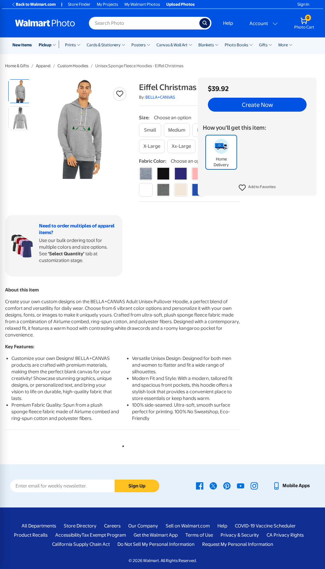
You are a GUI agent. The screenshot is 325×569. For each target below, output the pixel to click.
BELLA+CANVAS (160, 97)
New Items (22, 45)
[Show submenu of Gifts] (270, 44)
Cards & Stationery (104, 45)
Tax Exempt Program (104, 535)
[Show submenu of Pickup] (55, 44)
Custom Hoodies (72, 65)
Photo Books (236, 45)
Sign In (303, 4)
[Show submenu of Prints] (79, 44)
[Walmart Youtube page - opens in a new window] (240, 485)
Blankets (206, 45)
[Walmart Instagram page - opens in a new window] (254, 485)
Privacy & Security (240, 535)
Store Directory (80, 526)
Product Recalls (31, 535)
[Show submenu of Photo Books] (251, 44)
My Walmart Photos (142, 4)
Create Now (257, 104)
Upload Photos (180, 4)
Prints (70, 45)
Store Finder (79, 4)
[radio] (20, 91)
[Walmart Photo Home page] (45, 23)
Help (228, 23)
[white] (146, 190)
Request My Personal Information (237, 544)
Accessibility (68, 535)
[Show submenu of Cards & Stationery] (123, 44)
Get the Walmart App (156, 535)
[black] (163, 173)
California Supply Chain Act (81, 544)
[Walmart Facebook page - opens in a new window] (199, 485)
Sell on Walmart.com (188, 526)
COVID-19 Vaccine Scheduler (265, 526)
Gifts (263, 45)
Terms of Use (199, 535)
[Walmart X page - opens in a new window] (213, 485)
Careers (112, 526)
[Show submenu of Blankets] (217, 44)
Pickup (45, 45)
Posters (138, 45)
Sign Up (137, 486)
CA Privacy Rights (285, 535)
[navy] (181, 173)
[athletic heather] (146, 173)
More (283, 45)
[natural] (181, 190)
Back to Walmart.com (36, 4)
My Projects (107, 4)
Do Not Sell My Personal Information (156, 544)
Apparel (43, 65)
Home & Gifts (17, 65)
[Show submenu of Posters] (148, 44)
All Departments (39, 526)
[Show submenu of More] (291, 44)
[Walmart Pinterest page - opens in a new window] (227, 485)
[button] (257, 187)
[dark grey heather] (163, 190)
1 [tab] (122, 445)
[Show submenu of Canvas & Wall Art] (190, 44)
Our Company (143, 526)
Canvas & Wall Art (172, 45)
